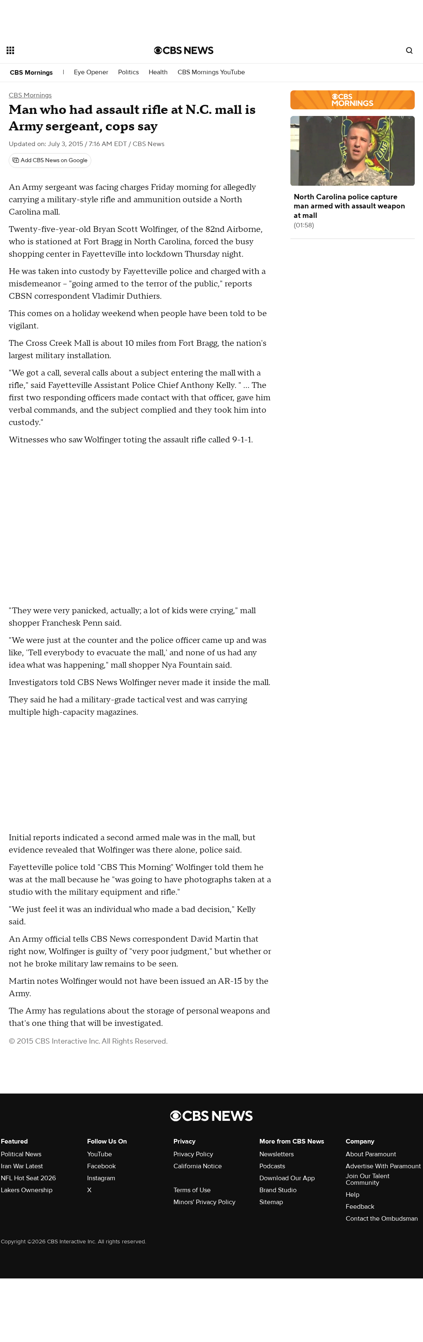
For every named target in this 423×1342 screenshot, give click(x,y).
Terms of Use (192, 1190)
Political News (21, 1154)
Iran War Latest (22, 1166)
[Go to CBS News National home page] (184, 50)
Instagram (101, 1178)
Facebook (101, 1166)
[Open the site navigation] (66, 50)
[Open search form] (409, 50)
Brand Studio (278, 1190)
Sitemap (271, 1202)
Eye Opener (91, 72)
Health (158, 72)
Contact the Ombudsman (382, 1218)
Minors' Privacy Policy (204, 1202)
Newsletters (276, 1154)
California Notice (197, 1166)
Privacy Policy (193, 1154)
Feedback (360, 1206)
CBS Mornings (31, 73)
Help (352, 1194)
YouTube (99, 1154)
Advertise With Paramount (383, 1166)
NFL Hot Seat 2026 (28, 1178)
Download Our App (287, 1178)
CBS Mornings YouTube (211, 72)
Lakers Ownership (26, 1190)
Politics (128, 72)
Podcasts (272, 1166)
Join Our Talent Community (368, 1179)
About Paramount (371, 1154)
